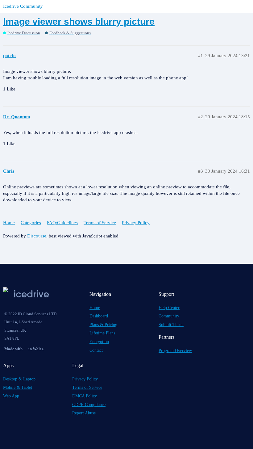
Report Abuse (84, 413)
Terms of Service (100, 222)
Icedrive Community (23, 6)
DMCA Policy (84, 396)
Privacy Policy (136, 222)
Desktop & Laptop (19, 379)
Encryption (99, 341)
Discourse (36, 235)
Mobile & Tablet (17, 387)
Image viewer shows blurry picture (79, 21)
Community (169, 316)
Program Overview (175, 350)
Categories (31, 222)
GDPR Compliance (89, 404)
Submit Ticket (171, 324)
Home (9, 222)
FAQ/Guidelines (62, 222)
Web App (11, 396)
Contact (96, 350)
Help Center (169, 307)
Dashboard (98, 316)
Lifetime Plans (102, 333)
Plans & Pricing (103, 324)
